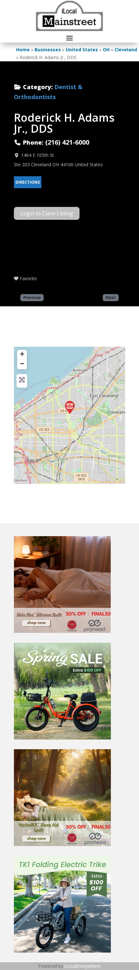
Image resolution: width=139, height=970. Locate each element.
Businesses (48, 49)
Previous (32, 297)
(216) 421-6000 (67, 142)
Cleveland (125, 49)
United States (82, 49)
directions (28, 182)
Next (111, 297)
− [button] (22, 364)
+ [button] (22, 354)
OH (106, 49)
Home (23, 49)
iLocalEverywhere (82, 966)
